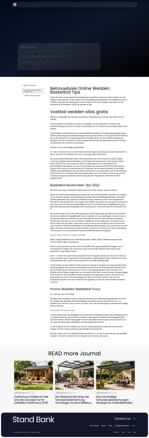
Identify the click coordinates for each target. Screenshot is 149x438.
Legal (134, 432)
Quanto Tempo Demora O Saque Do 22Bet (67, 235)
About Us (116, 432)
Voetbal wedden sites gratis (32, 95)
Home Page (94, 426)
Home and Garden (28, 47)
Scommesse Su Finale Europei (62, 310)
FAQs (110, 426)
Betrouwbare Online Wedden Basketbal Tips (32, 91)
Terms (129, 432)
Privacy (123, 432)
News (103, 426)
